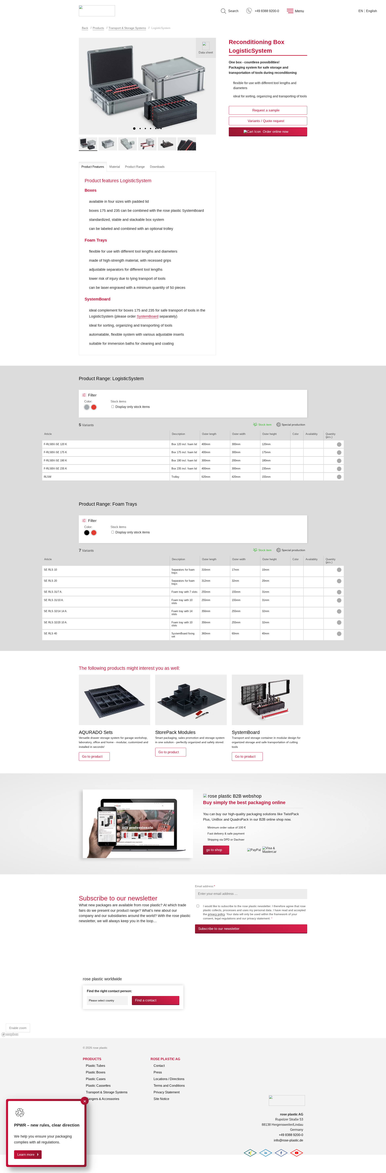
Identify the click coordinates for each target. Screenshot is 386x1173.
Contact (159, 1065)
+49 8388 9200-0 (267, 11)
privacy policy (216, 914)
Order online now (275, 132)
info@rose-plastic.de (288, 1140)
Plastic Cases (96, 1079)
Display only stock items (132, 406)
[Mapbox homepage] (9, 1034)
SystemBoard (147, 316)
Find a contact (145, 1000)
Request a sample (265, 110)
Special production (293, 424)
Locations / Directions (169, 1079)
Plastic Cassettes (98, 1085)
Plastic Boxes (95, 1072)
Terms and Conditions (169, 1085)
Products (98, 28)
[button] (134, 128)
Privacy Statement (167, 1092)
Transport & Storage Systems (127, 28)
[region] (193, 990)
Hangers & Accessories (102, 1099)
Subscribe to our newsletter (218, 929)
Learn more (25, 1155)
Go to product (92, 756)
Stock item (265, 424)
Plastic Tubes (95, 1065)
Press (158, 1072)
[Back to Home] (97, 11)
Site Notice (161, 1099)
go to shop (214, 850)
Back (85, 28)
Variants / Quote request (266, 121)
